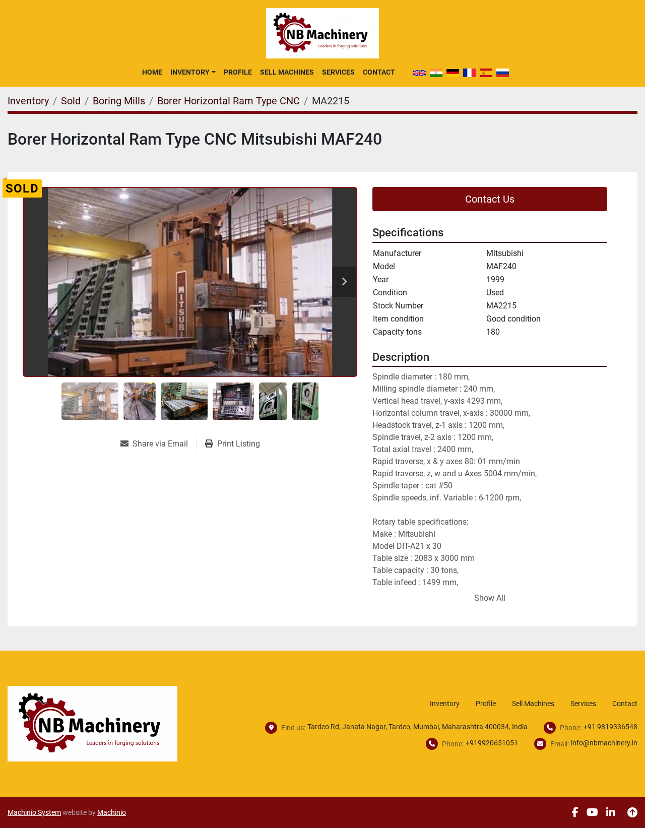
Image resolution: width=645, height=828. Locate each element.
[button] (192, 72)
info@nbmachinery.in (604, 743)
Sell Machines (287, 72)
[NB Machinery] (92, 723)
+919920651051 (492, 743)
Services (338, 72)
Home (152, 72)
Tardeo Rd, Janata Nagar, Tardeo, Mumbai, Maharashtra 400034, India (417, 727)
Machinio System (34, 812)
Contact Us (489, 199)
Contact (379, 72)
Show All (489, 598)
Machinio (111, 812)
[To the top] (632, 812)
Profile (238, 72)
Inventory (190, 72)
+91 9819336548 (610, 727)
